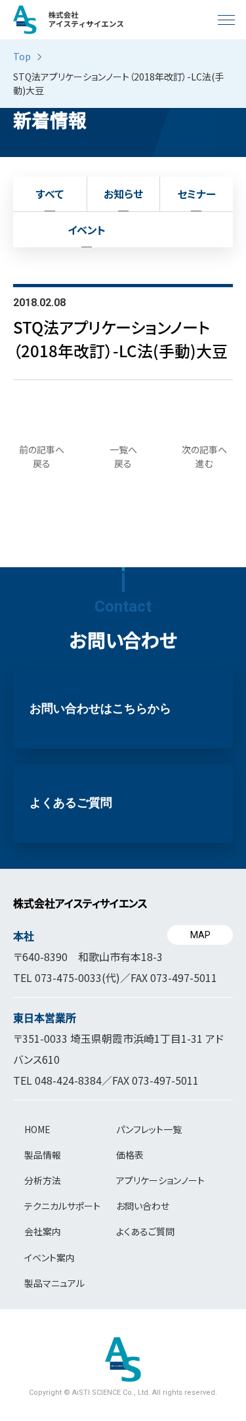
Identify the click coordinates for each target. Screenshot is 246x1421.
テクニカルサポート (62, 1205)
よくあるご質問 (71, 802)
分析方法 (42, 1180)
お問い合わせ (142, 1205)
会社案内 (42, 1231)
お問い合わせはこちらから (100, 708)
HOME (37, 1129)
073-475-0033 (68, 977)
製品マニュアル (54, 1282)
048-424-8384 (68, 1080)
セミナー (196, 194)
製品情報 (42, 1154)
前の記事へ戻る (41, 456)
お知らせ (123, 194)
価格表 (130, 1154)
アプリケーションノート (160, 1180)
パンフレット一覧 (149, 1129)
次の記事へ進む (204, 456)
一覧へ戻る (123, 456)
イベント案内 (49, 1257)
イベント (87, 229)
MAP (200, 935)
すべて (50, 194)
